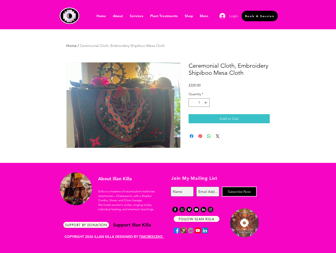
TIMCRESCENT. (151, 236)
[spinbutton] (199, 103)
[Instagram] (210, 209)
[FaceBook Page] (184, 230)
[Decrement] (192, 103)
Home (71, 45)
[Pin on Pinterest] (200, 136)
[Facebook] (176, 230)
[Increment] (206, 103)
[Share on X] (217, 136)
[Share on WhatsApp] (209, 136)
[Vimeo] (189, 209)
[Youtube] (198, 230)
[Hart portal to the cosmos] (191, 230)
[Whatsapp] (182, 209)
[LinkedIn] (205, 230)
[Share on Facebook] (191, 136)
